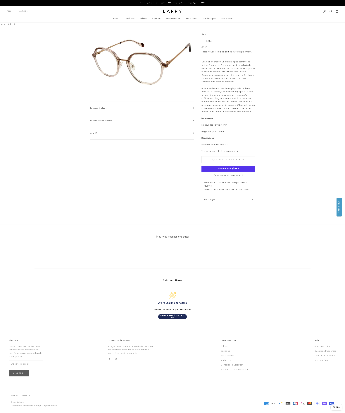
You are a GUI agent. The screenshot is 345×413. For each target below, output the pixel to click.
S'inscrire (19, 373)
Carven (204, 34)
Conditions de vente (325, 355)
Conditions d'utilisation (232, 364)
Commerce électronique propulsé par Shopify (34, 405)
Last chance (129, 18)
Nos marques (191, 18)
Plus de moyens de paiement (228, 175)
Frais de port (223, 51)
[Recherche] (331, 11)
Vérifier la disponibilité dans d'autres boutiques (226, 189)
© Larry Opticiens (17, 402)
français (22, 11)
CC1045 (11, 24)
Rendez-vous (338, 207)
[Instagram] (116, 359)
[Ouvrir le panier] (337, 11)
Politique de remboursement (235, 369)
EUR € (9, 11)
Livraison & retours (98, 107)
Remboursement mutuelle (101, 120)
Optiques (156, 18)
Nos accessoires (173, 18)
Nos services (226, 18)
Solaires (143, 18)
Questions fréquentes (325, 350)
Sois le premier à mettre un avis (172, 316)
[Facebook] (109, 359)
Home (2, 24)
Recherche (226, 360)
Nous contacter (322, 346)
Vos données (321, 360)
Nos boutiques (209, 18)
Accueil (116, 18)
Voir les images (209, 199)
